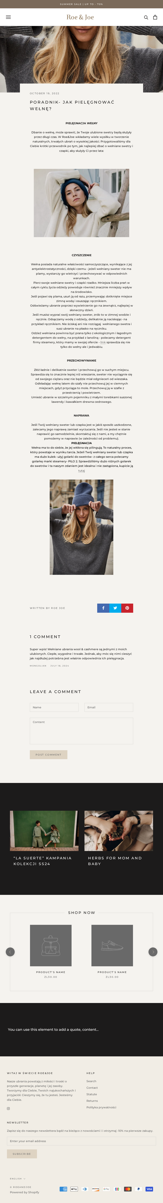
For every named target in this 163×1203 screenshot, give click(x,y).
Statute (91, 1094)
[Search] (146, 17)
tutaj (81, 470)
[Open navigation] (8, 17)
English (16, 1178)
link (103, 342)
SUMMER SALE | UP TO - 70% (81, 4)
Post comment (49, 754)
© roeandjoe (20, 1187)
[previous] (10, 951)
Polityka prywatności (101, 1107)
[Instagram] (8, 1108)
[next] (152, 951)
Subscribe (22, 1153)
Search (91, 1081)
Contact (92, 1088)
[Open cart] (155, 17)
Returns (92, 1101)
